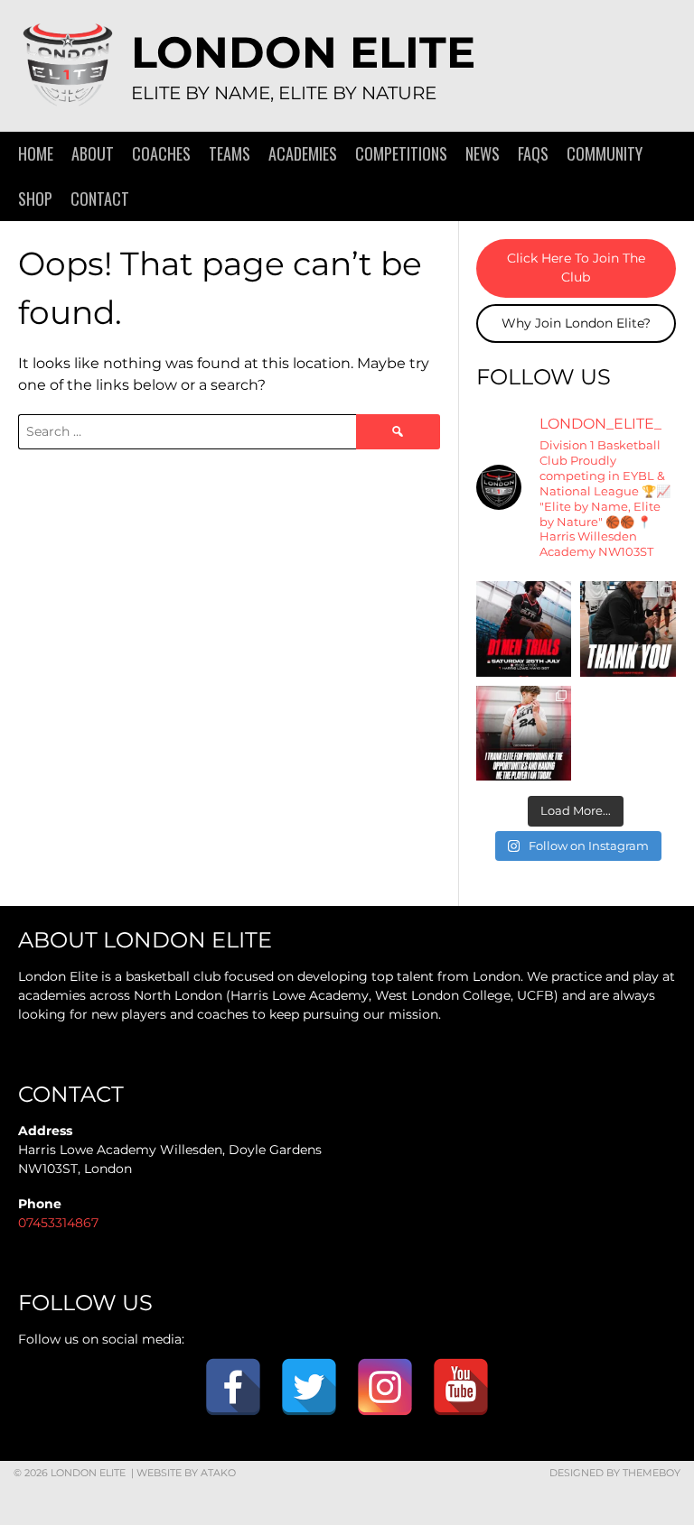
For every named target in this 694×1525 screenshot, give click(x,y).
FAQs (533, 153)
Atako (218, 1472)
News (482, 153)
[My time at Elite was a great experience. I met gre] (524, 733)
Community (604, 153)
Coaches (161, 153)
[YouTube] (461, 1387)
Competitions (401, 153)
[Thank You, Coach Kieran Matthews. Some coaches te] (628, 629)
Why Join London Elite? (576, 323)
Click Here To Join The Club (576, 267)
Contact (99, 198)
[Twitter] (309, 1387)
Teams (229, 153)
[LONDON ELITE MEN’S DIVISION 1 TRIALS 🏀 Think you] (524, 629)
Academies (302, 153)
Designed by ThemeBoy (614, 1472)
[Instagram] (385, 1387)
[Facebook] (233, 1387)
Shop (35, 198)
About (92, 153)
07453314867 (58, 1223)
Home (35, 153)
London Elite (303, 52)
